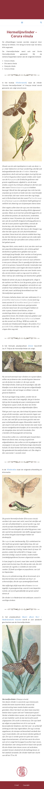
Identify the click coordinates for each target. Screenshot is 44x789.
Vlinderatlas (11, 469)
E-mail (17, 785)
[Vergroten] (39, 93)
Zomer (30, 346)
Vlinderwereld (20, 83)
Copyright (26, 785)
